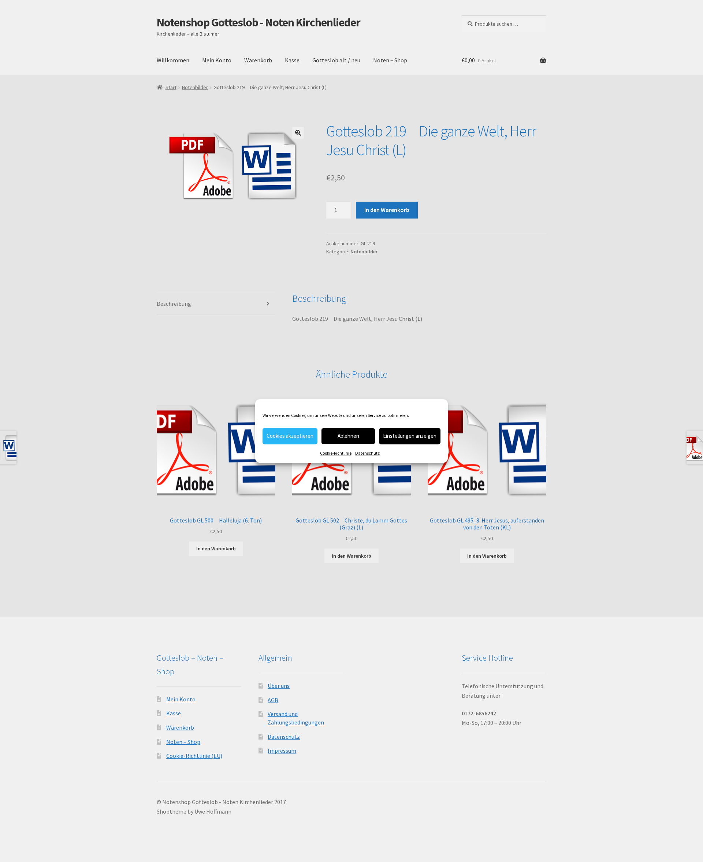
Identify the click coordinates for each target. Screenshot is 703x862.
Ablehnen (348, 435)
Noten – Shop (390, 60)
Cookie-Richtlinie (336, 453)
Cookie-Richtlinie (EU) (194, 755)
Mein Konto (216, 60)
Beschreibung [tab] (174, 303)
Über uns (279, 685)
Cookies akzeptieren (290, 435)
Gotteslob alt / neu (336, 60)
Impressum (282, 750)
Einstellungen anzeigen (409, 435)
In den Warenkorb (386, 209)
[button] (298, 133)
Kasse (292, 60)
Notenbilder (195, 87)
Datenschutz (367, 453)
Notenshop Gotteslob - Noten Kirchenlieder (258, 22)
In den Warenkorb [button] (216, 548)
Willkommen (173, 60)
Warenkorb (258, 60)
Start (170, 87)
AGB (273, 700)
